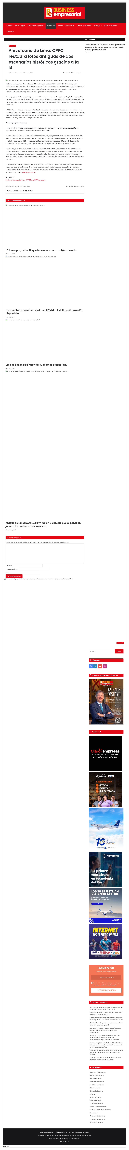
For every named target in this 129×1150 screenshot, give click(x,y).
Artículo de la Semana (84, 25)
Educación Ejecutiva (96, 1091)
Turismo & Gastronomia (97, 1119)
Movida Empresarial (96, 1103)
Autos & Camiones (96, 1078)
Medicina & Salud (95, 1097)
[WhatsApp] (7, 1146)
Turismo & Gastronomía (65, 25)
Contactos (10, 32)
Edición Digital (20, 25)
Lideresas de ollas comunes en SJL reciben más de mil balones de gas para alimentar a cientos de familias (106, 1052)
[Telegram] (8, 1146)
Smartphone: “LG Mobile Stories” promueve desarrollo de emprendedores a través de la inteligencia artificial (105, 47)
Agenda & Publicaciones (98, 1072)
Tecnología (51, 25)
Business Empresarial (97, 1081)
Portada (9, 25)
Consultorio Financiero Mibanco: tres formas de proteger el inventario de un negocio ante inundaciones (105, 1030)
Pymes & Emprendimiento (98, 1106)
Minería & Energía (95, 1100)
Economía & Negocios (35, 25)
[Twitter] (6, 1146)
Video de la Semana (111, 25)
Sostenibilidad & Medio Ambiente (100, 1110)
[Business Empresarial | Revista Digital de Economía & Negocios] (64, 13)
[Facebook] (4, 1146)
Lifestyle (97, 25)
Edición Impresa (95, 1088)
